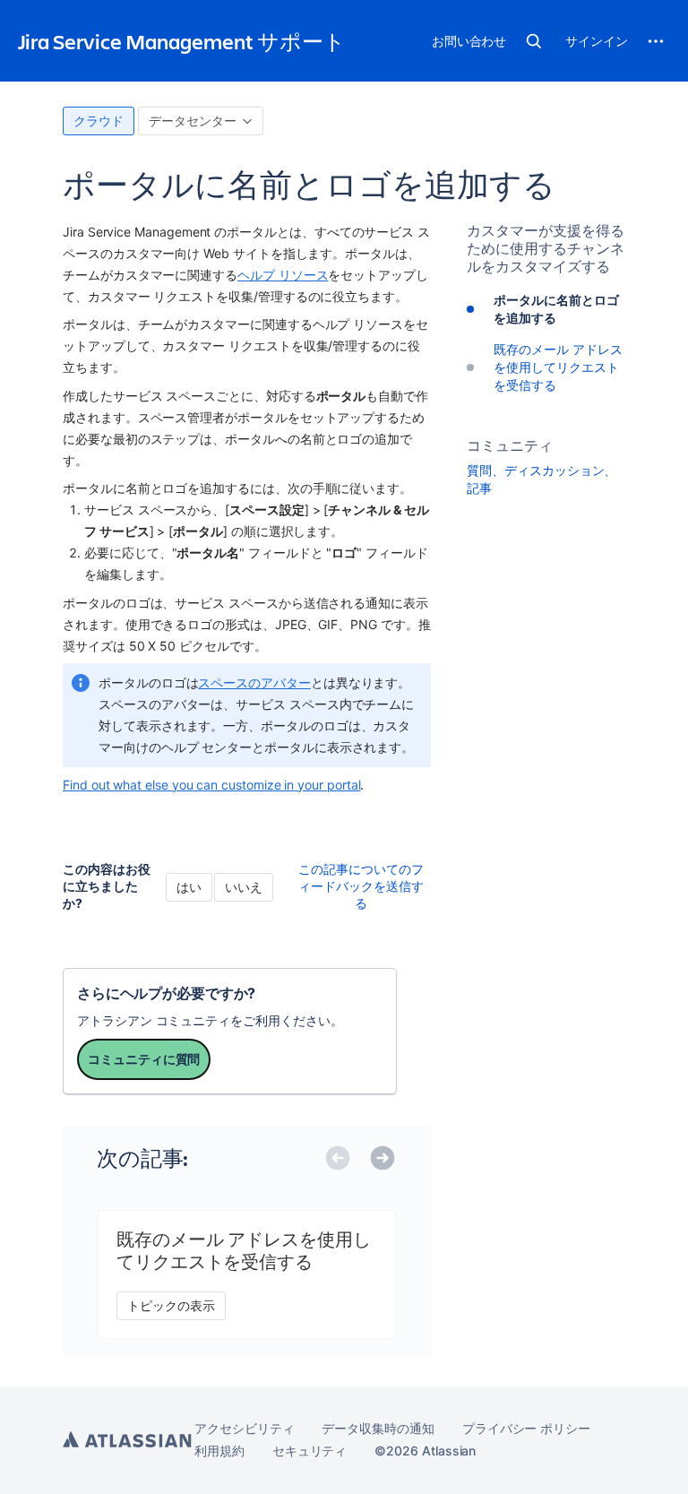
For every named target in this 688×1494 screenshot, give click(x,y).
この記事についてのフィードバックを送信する (361, 886)
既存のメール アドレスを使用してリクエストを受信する (558, 367)
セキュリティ (310, 1450)
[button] (534, 41)
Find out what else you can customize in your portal (211, 784)
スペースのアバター (254, 682)
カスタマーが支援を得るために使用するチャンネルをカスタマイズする (545, 248)
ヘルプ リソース (282, 274)
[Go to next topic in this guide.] (390, 1159)
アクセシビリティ (244, 1428)
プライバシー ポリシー (526, 1428)
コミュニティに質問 (144, 1058)
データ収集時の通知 (378, 1428)
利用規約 (219, 1450)
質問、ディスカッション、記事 (541, 479)
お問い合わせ (469, 40)
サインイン (596, 40)
